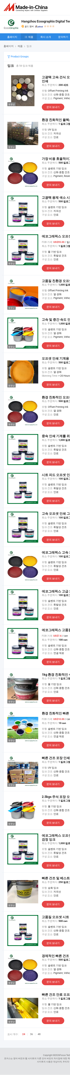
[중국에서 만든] (26, 7)
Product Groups (19, 56)
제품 (30, 37)
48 (39, 1034)
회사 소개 (45, 37)
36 (31, 1034)
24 (23, 1034)
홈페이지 (12, 37)
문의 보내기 (53, 107)
